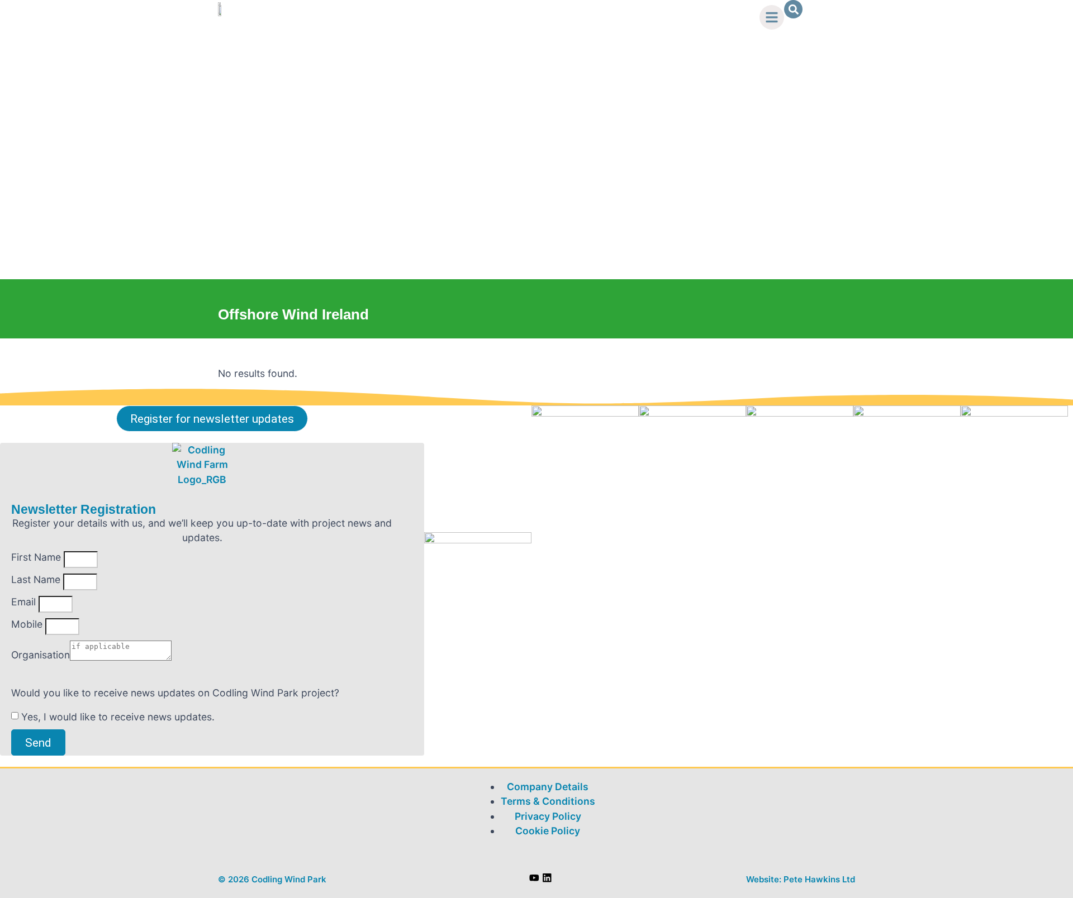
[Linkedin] (547, 878)
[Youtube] (534, 878)
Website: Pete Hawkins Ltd (800, 879)
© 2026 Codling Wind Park (272, 879)
